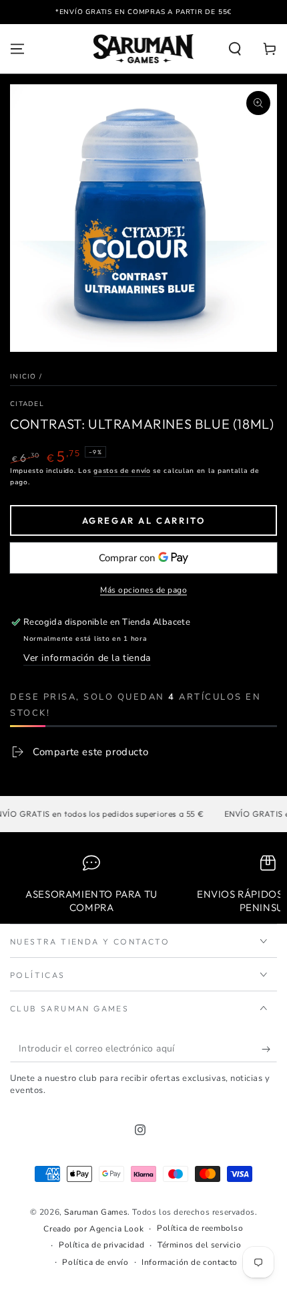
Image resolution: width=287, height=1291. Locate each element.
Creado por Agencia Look (93, 1228)
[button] (235, 48)
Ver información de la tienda (87, 658)
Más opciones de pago (143, 590)
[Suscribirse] (269, 1049)
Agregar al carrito (144, 520)
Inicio (23, 376)
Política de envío (95, 1262)
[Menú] (17, 48)
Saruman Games (95, 1212)
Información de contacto (189, 1262)
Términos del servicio (200, 1244)
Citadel (27, 404)
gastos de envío (122, 471)
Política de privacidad (101, 1244)
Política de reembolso (200, 1228)
